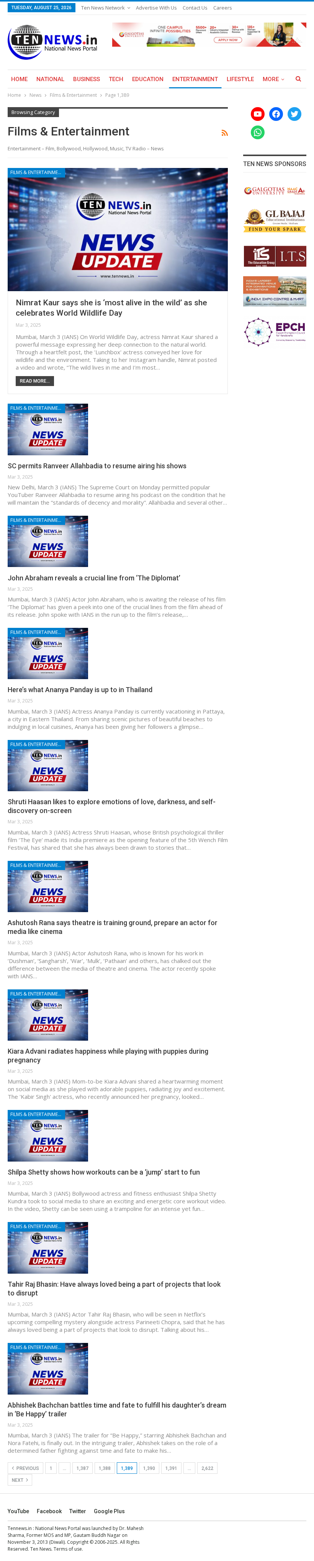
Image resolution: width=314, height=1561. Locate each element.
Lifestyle (240, 79)
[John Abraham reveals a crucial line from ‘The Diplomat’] (48, 541)
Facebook (49, 1511)
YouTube (18, 1511)
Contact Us (195, 7)
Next (18, 1480)
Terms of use (68, 1549)
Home (19, 79)
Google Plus (109, 1511)
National (50, 79)
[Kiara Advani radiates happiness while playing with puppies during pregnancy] (48, 1015)
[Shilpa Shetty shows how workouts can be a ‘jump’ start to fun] (48, 1135)
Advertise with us (156, 7)
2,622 (207, 1468)
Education (148, 79)
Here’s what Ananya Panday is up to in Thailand (80, 690)
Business (86, 79)
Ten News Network (103, 7)
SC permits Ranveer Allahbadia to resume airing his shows (97, 466)
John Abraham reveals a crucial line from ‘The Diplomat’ (94, 578)
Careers (222, 7)
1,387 (82, 1468)
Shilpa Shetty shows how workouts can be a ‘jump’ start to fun (104, 1172)
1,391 (171, 1468)
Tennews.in (20, 1528)
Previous (27, 1468)
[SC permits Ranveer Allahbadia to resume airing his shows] (48, 429)
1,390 (149, 1468)
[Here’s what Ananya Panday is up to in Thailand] (48, 653)
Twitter (77, 1511)
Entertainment (195, 79)
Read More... (35, 381)
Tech (116, 79)
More (271, 79)
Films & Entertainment (37, 172)
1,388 (105, 1468)
